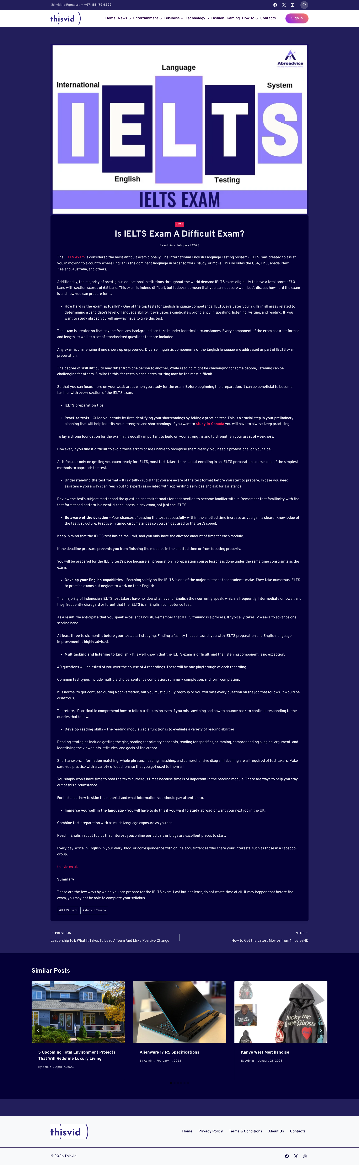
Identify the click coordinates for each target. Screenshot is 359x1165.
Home (110, 18)
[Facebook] (275, 5)
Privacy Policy (210, 1131)
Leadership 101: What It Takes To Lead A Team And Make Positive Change (109, 937)
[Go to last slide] (38, 1030)
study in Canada (210, 424)
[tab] (171, 1083)
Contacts (268, 18)
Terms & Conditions (245, 1131)
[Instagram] (292, 5)
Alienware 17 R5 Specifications (169, 1052)
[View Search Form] (304, 5)
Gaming (233, 18)
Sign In (297, 18)
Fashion (217, 18)
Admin (168, 246)
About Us (276, 1131)
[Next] (320, 1030)
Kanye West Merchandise (265, 1052)
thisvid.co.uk (67, 867)
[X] (284, 5)
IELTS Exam (68, 910)
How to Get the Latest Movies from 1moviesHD (270, 937)
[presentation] (78, 1012)
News (180, 224)
